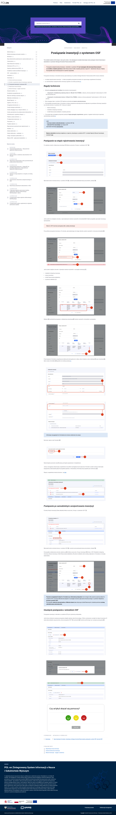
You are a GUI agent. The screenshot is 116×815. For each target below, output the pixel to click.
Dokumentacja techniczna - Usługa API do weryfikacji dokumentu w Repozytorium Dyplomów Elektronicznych (19, 168)
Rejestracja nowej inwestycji (52, 748)
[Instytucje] (36, 75)
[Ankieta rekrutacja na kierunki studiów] (36, 54)
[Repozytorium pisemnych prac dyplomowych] (36, 126)
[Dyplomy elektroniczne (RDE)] (36, 68)
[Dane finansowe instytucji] (36, 63)
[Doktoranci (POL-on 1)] (36, 66)
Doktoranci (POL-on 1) (12, 66)
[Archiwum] (36, 56)
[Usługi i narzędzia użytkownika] (36, 135)
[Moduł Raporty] (36, 100)
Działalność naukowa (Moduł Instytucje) (16, 70)
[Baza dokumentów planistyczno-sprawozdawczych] (36, 59)
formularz (63, 739)
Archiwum (9, 56)
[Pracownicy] (36, 121)
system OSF (93, 739)
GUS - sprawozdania (12, 73)
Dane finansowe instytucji (13, 63)
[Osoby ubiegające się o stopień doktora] (36, 110)
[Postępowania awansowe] (36, 119)
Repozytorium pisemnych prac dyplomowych (17, 126)
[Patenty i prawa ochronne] (36, 117)
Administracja (10, 52)
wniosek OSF (99, 739)
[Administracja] (36, 52)
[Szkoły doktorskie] (36, 131)
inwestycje (68, 739)
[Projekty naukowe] (36, 124)
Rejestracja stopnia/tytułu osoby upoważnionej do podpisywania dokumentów (21, 161)
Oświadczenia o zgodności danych (15, 114)
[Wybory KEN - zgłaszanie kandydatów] (36, 138)
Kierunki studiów (47, 26)
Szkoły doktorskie (11, 131)
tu (80, 81)
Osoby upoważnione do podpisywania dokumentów (19, 112)
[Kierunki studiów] (36, 91)
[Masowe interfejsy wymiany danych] (36, 95)
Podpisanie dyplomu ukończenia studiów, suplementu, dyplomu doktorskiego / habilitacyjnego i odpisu (19, 191)
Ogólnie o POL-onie (11, 102)
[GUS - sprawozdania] (36, 73)
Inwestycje (84, 47)
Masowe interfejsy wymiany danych (15, 95)
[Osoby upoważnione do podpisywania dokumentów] (36, 112)
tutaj (52, 135)
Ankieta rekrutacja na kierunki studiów (16, 54)
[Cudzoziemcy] (36, 61)
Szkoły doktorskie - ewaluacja (14, 133)
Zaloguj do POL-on (89, 3)
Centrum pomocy (68, 47)
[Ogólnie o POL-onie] (36, 102)
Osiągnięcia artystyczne (12, 105)
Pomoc (55, 2)
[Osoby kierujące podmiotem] (36, 107)
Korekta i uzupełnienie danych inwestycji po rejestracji (20, 82)
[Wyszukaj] (78, 23)
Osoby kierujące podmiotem (13, 107)
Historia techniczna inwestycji (53, 750)
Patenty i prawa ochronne (13, 116)
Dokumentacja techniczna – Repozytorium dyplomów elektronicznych (19, 149)
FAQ (61, 2)
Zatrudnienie (54, 26)
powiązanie (88, 739)
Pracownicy (60, 26)
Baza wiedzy (77, 47)
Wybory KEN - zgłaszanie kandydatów (16, 138)
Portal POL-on (77, 3)
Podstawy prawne (89, 807)
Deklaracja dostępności (106, 807)
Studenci (9, 128)
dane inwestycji (57, 739)
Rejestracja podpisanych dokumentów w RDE (20, 185)
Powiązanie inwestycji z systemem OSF (18, 84)
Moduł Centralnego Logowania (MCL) (71, 26)
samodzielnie (60, 126)
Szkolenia (67, 3)
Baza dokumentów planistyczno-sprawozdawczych (19, 59)
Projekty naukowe (11, 124)
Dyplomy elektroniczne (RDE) (14, 68)
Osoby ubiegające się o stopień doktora (16, 109)
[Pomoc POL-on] (5, 3)
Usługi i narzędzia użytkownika (14, 135)
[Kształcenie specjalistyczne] (36, 93)
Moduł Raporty (10, 100)
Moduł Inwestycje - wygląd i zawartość (55, 752)
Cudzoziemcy (10, 61)
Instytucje (9, 75)
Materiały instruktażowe (12, 98)
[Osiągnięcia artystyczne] (36, 105)
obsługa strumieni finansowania (78, 739)
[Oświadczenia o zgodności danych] (36, 114)
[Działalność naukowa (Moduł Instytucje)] (36, 71)
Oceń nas (76, 727)
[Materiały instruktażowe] (36, 98)
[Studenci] (36, 128)
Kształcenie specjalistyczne (13, 93)
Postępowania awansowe (13, 119)
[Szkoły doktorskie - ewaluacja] (36, 133)
